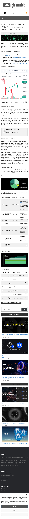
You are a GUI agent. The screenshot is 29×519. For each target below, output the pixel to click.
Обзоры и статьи (17, 302)
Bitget (23, 63)
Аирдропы (3, 488)
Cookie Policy (10, 517)
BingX (26, 63)
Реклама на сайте (4, 478)
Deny (14, 510)
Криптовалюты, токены (7, 302)
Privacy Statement (17, 517)
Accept (14, 506)
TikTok (20, 57)
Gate (20, 63)
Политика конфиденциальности (7, 475)
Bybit (14, 63)
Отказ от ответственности (6, 473)
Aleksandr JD (12, 33)
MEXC (16, 63)
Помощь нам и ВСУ (5, 482)
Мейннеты (3, 490)
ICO (21, 202)
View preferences (14, 514)
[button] (27, 495)
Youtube (24, 57)
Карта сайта (3, 480)
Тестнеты (3, 492)
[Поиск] (24, 309)
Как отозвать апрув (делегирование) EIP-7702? (13, 404)
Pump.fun (8, 55)
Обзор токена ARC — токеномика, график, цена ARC (14, 443)
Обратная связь (4, 477)
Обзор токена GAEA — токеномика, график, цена (13, 423)
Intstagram (15, 57)
